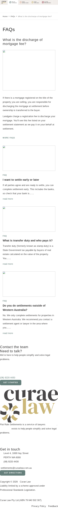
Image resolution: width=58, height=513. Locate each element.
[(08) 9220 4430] (3, 370)
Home (5, 16)
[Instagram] (10, 438)
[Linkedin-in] (18, 438)
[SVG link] (4, 2)
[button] (56, 9)
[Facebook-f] (3, 438)
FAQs (13, 16)
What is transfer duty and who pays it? (28, 240)
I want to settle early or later (21, 179)
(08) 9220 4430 (7, 377)
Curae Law (51, 424)
